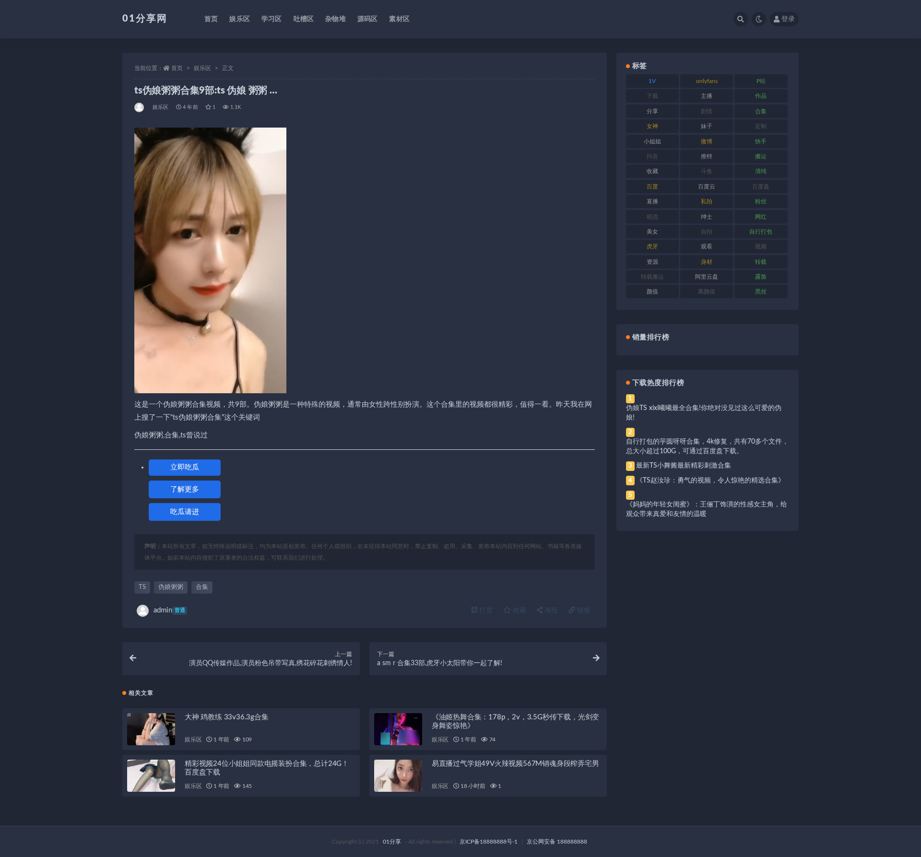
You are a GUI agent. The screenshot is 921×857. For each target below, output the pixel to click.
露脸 (761, 277)
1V (652, 81)
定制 (761, 126)
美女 (652, 232)
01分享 (392, 842)
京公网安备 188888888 (557, 842)
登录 (788, 19)
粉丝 (761, 201)
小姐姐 (652, 141)
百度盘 (760, 186)
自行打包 (760, 232)
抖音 (652, 156)
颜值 (652, 291)
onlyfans (707, 81)
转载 (761, 262)
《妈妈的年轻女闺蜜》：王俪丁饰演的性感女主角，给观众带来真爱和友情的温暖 (706, 509)
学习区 (271, 19)
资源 (652, 262)
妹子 (706, 126)
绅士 (706, 217)
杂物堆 (335, 19)
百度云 (706, 186)
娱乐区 (239, 19)
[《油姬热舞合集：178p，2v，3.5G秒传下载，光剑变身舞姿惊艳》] (398, 729)
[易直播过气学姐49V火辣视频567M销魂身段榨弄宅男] (398, 776)
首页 (211, 19)
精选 (652, 217)
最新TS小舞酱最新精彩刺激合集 (683, 465)
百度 (652, 186)
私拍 (706, 201)
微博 (706, 141)
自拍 (706, 232)
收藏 (518, 610)
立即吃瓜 (184, 467)
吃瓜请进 (184, 512)
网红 (761, 217)
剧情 (706, 111)
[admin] (139, 107)
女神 (652, 126)
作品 (761, 96)
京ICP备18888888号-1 (489, 842)
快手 (761, 141)
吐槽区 (304, 19)
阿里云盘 (706, 277)
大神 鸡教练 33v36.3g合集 (227, 717)
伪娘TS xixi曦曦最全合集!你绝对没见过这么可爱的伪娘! (703, 413)
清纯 (761, 171)
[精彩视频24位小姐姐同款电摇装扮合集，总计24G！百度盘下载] (151, 776)
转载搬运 (652, 277)
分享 (652, 111)
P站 (761, 81)
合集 (202, 587)
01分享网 (144, 18)
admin (169, 610)
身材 (706, 262)
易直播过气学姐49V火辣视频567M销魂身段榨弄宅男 (515, 763)
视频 (761, 246)
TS (142, 587)
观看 (706, 246)
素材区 (399, 19)
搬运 (761, 156)
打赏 (485, 610)
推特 (706, 156)
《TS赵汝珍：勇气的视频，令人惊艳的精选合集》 (710, 480)
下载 (652, 96)
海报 (550, 610)
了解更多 (184, 489)
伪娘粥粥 (170, 587)
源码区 (367, 19)
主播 (706, 96)
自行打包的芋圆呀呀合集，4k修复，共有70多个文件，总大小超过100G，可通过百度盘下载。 (707, 446)
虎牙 (652, 246)
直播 (652, 201)
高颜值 (706, 291)
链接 (582, 610)
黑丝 (761, 291)
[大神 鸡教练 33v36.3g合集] (151, 729)
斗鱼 (706, 171)
